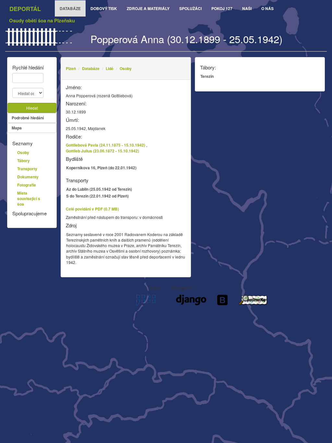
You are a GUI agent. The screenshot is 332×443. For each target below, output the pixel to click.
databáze (70, 8)
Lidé (109, 68)
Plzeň (71, 68)
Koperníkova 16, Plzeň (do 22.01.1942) (101, 168)
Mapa (17, 128)
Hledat (32, 108)
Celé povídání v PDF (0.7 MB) (92, 209)
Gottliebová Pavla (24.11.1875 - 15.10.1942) (105, 145)
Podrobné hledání (28, 118)
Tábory (23, 160)
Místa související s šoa (28, 198)
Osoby (126, 68)
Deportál (25, 9)
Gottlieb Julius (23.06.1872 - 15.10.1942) (102, 151)
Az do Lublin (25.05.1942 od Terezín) (99, 189)
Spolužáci (190, 8)
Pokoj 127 (221, 8)
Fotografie (26, 185)
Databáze (91, 68)
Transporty (27, 169)
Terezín (207, 76)
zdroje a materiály (148, 8)
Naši (247, 8)
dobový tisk (103, 8)
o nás (267, 8)
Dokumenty (28, 177)
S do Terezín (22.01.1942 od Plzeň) (97, 196)
